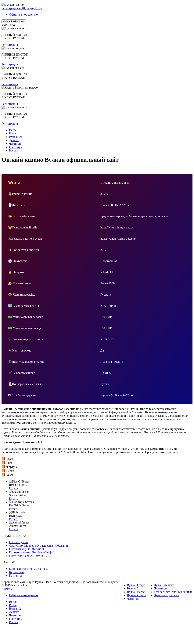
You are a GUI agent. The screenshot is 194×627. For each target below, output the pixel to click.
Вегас (12, 601)
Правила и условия (166, 595)
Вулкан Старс (136, 585)
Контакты (15, 575)
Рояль (12, 605)
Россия (13, 622)
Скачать (7, 588)
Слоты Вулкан (18, 542)
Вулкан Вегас (136, 591)
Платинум (160, 588)
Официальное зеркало (23, 14)
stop (13, 21)
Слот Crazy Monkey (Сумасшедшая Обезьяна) (38, 545)
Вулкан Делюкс (164, 585)
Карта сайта (16, 572)
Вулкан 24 (133, 588)
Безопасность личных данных (28, 568)
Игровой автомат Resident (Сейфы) (31, 552)
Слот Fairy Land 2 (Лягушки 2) (28, 555)
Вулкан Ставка (136, 595)
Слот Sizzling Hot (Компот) (26, 549)
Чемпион (133, 598)
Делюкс (14, 612)
